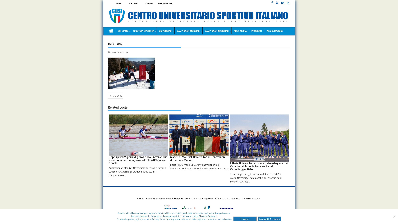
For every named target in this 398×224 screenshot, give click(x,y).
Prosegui (245, 219)
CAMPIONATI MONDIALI (188, 31)
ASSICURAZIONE (275, 31)
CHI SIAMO (123, 31)
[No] (394, 216)
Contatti (149, 3)
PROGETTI (256, 31)
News (118, 3)
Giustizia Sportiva (143, 31)
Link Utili (133, 3)
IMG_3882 (117, 95)
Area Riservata (165, 3)
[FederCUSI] (111, 31)
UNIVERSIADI (165, 31)
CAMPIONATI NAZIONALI (217, 31)
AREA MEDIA (240, 31)
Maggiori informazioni (269, 219)
